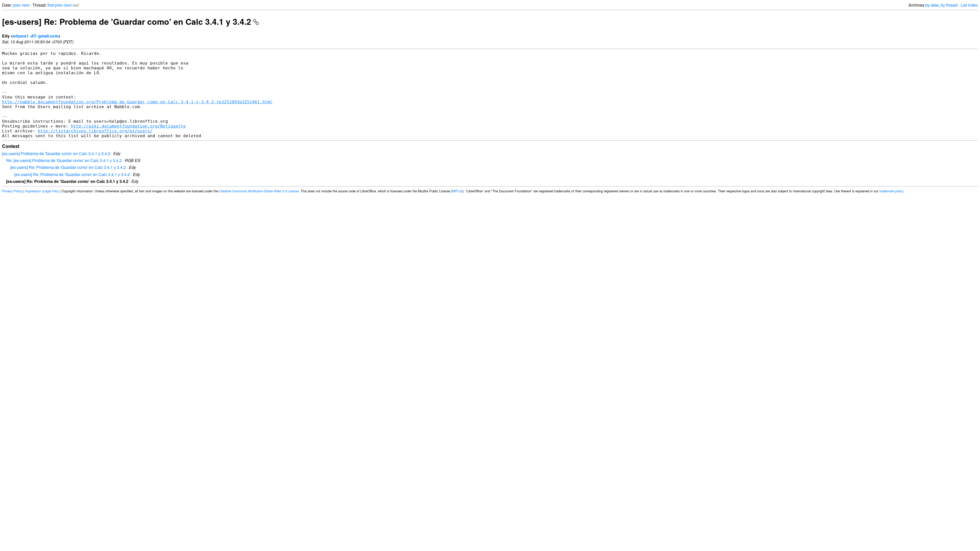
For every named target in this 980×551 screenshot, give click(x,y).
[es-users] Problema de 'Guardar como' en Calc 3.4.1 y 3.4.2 (56, 153)
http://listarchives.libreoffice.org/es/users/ (95, 131)
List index (969, 5)
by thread (949, 5)
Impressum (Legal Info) (42, 191)
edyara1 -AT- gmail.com (35, 36)
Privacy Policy (12, 191)
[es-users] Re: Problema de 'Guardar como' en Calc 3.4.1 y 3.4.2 (126, 21)
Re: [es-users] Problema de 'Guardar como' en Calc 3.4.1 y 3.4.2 (64, 160)
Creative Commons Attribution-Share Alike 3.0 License (259, 191)
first (50, 5)
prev (17, 5)
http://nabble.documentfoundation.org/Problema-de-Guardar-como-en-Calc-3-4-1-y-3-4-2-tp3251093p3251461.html (137, 101)
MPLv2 (457, 191)
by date (932, 5)
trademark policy (891, 191)
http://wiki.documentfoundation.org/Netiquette (128, 126)
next (25, 5)
